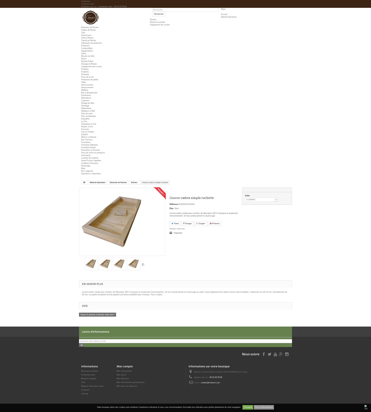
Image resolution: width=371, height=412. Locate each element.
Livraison (85, 390)
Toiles (83, 82)
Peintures (85, 74)
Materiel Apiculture (229, 17)
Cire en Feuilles (87, 132)
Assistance (86, 155)
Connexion (85, 1)
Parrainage (85, 166)
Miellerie (84, 90)
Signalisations (87, 51)
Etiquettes (85, 119)
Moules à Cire (87, 126)
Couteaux (85, 100)
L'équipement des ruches (91, 66)
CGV (83, 382)
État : (172, 208)
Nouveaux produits (89, 371)
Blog (83, 168)
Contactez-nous (87, 4)
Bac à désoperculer (89, 93)
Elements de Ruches (90, 27)
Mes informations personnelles (130, 382)
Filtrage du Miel (87, 103)
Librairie (84, 134)
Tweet (176, 223)
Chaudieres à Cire (88, 124)
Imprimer (178, 233)
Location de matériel (89, 158)
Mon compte (125, 366)
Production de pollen (89, 79)
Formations (86, 142)
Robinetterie (86, 108)
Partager (188, 223)
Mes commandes (124, 371)
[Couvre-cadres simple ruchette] (91, 264)
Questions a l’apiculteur (91, 173)
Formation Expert (88, 147)
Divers (84, 59)
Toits (83, 32)
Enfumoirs (85, 46)
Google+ (201, 223)
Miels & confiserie (88, 137)
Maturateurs (86, 98)
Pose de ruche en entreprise (93, 153)
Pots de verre (86, 113)
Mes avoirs (121, 375)
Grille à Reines (87, 38)
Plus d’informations (264, 407)
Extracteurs (86, 95)
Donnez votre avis (177, 229)
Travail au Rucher (88, 40)
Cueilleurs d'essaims (89, 163)
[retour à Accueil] (84, 182)
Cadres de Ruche (88, 30)
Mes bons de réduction (127, 386)
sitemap (84, 394)
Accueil (224, 14)
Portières (85, 69)
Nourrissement (87, 87)
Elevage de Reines (89, 64)
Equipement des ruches (160, 25)
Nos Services (86, 140)
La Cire (84, 121)
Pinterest (215, 223)
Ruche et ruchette (157, 22)
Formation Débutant (89, 145)
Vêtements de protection (91, 43)
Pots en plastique (88, 116)
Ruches (153, 19)
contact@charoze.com (210, 383)
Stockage (85, 106)
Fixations (85, 72)
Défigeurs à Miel (88, 111)
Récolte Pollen (87, 61)
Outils (83, 53)
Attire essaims (87, 85)
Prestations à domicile (90, 150)
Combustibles (87, 48)
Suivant (142, 264)
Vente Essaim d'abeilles (91, 160)
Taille (247, 196)
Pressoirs (85, 129)
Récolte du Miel (87, 56)
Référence (174, 204)
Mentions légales (88, 378)
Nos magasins (87, 171)
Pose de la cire (87, 77)
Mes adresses (123, 378)
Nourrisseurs (86, 35)
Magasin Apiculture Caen (92, 386)
